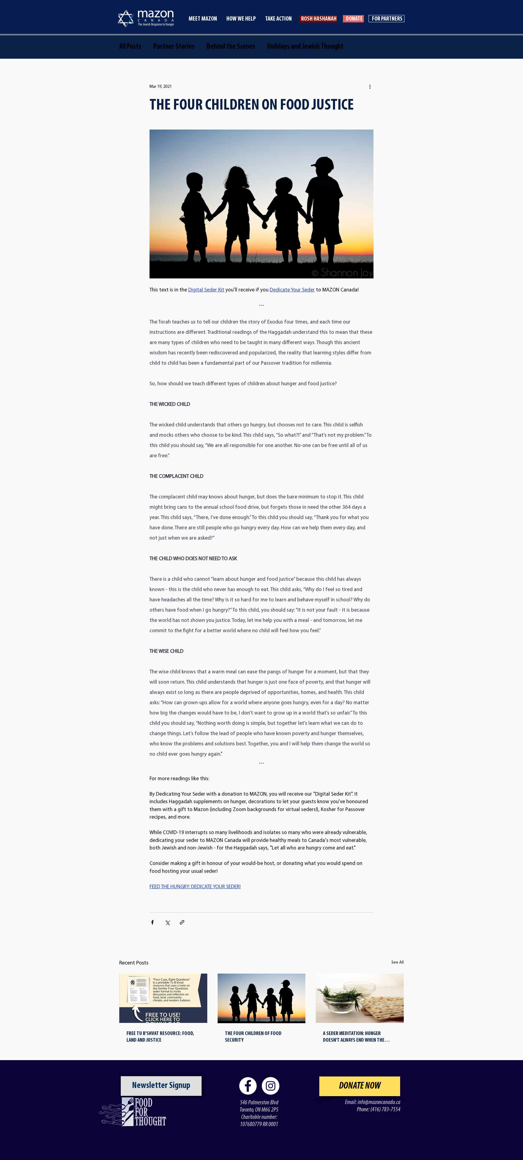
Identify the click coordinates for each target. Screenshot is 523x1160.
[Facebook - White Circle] (248, 1086)
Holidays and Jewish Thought (305, 47)
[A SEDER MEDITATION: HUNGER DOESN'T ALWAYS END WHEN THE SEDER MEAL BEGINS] (360, 998)
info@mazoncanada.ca (379, 1102)
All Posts (130, 47)
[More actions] (369, 86)
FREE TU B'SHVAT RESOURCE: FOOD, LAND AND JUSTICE (160, 1037)
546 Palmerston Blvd (259, 1103)
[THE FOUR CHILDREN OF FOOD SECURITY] (262, 998)
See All (397, 962)
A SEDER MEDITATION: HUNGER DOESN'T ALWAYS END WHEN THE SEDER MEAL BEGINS (353, 1037)
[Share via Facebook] (152, 922)
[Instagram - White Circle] (270, 1086)
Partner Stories (174, 47)
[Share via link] (182, 922)
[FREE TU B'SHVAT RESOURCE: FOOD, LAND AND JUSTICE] (163, 998)
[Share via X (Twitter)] (167, 922)
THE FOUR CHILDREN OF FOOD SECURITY (253, 1037)
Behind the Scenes (231, 47)
